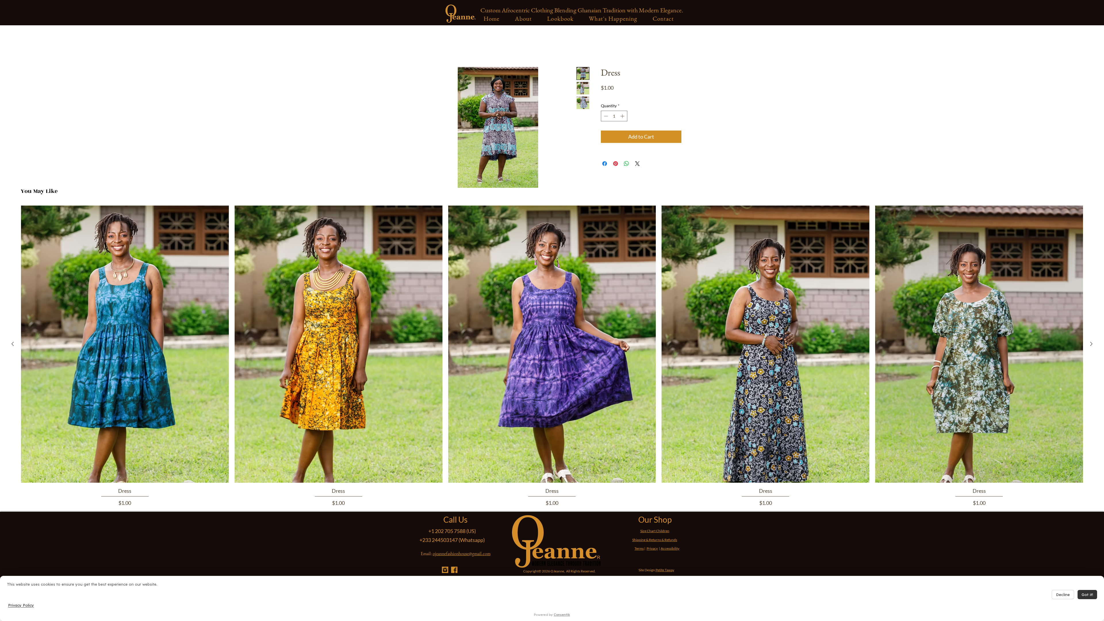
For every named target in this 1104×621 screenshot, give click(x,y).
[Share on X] (637, 163)
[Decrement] (605, 116)
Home (429, 46)
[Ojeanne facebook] (454, 570)
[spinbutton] (614, 116)
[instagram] (445, 570)
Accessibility (670, 548)
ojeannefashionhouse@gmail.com (461, 554)
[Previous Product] (12, 343)
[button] (523, 18)
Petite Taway (665, 570)
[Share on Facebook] (604, 163)
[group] (552, 356)
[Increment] (622, 116)
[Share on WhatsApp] (626, 163)
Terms (639, 548)
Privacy (652, 548)
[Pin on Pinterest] (615, 163)
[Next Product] (1091, 343)
